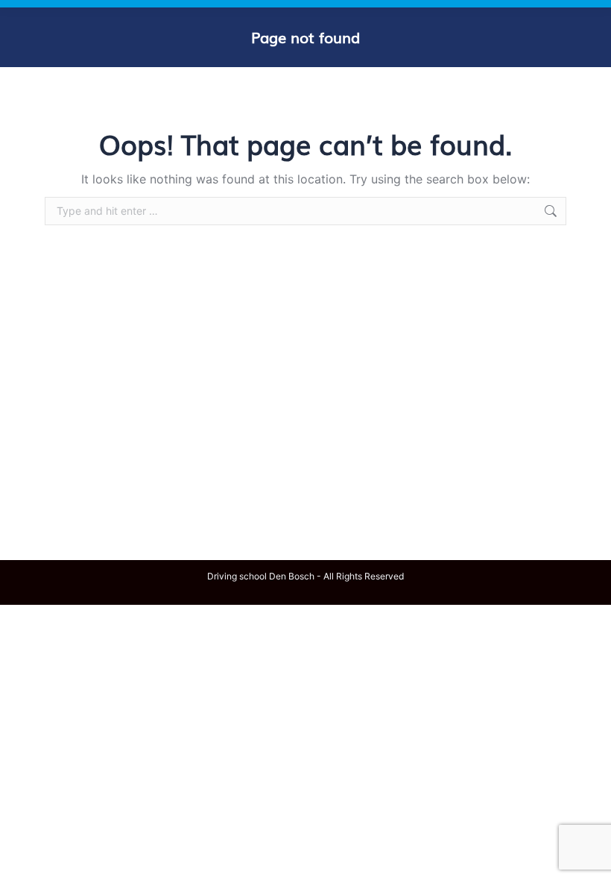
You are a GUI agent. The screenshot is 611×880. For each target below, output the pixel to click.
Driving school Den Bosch (260, 576)
